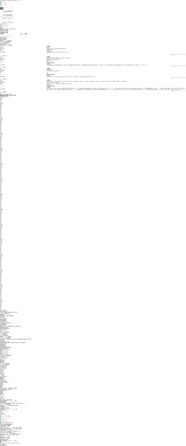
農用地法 (2, 377)
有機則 (1, 392)
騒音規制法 (2, 361)
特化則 (1, 391)
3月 (0, 99)
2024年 (1, 118)
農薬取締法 (2, 378)
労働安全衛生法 (3, 390)
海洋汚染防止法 (3, 366)
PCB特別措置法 (3, 346)
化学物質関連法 (3, 44)
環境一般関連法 (3, 38)
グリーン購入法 (3, 318)
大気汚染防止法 (3, 356)
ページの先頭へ (3, 55)
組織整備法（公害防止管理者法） (7, 315)
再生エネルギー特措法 (4, 332)
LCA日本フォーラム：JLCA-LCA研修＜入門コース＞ (11, 433)
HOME (1, 27)
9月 (0, 108)
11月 (1, 105)
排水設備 (48, 84)
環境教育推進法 (3, 319)
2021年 (1, 164)
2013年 (1, 285)
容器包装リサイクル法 (4, 349)
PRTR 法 (2, 384)
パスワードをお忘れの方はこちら (6, 94)
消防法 (1, 387)
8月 (0, 109)
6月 (0, 111)
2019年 (1, 194)
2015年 (1, 255)
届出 (47, 61)
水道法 (1, 380)
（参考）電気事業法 (4, 335)
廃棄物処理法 (3, 344)
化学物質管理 (3, 406)
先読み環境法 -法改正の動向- (6, 399)
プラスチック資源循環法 (5, 337)
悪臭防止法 (2, 360)
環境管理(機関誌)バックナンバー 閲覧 (8, 401)
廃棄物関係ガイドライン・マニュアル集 (8, 409)
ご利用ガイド (3, 413)
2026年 (1, 98)
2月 (0, 101)
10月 (1, 106)
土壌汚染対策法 (3, 376)
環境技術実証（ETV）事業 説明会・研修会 (9, 434)
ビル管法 (2, 397)
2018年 (1, 209)
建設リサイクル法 (4, 351)
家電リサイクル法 (4, 350)
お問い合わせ (3, 444)
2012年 (1, 300)
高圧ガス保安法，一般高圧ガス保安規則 (8, 388)
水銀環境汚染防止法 (4, 382)
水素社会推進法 (3, 325)
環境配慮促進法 (3, 320)
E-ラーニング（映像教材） (5, 404)
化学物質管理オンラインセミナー (7, 430)
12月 (1, 104)
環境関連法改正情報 (4, 30)
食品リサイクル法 (4, 353)
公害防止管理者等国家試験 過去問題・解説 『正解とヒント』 (13, 403)
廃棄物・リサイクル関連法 (5, 40)
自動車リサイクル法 (4, 354)
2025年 (1, 103)
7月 (0, 110)
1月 (0, 102)
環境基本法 (2, 314)
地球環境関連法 (3, 39)
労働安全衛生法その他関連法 (6, 45)
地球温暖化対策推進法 (4, 328)
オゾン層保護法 (3, 334)
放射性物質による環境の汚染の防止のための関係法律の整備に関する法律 (15, 339)
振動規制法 (2, 362)
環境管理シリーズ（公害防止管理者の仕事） (9, 405)
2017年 (1, 224)
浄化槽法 (48, 51)
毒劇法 (1, 385)
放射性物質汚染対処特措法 (5, 347)
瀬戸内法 (2, 373)
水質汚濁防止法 (3, 367)
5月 (0, 112)
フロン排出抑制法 (4, 333)
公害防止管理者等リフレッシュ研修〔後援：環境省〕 (11, 427)
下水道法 (2, 369)
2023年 (1, 133)
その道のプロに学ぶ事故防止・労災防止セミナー (10, 431)
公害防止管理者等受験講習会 (6, 424)
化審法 (1, 383)
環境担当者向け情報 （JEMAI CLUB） (8, 29)
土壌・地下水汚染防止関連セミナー (7, 432)
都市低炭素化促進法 (4, 327)
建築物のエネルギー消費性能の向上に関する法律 (10, 326)
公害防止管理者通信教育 (5, 425)
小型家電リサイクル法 (4, 341)
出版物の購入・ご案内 (4, 437)
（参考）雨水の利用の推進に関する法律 (8, 312)
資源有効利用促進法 (4, 348)
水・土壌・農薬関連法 (4, 42)
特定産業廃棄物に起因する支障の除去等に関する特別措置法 (13, 342)
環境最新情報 (3, 402)
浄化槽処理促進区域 (50, 62)
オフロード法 (3, 358)
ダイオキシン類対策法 (4, 363)
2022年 (1, 148)
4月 (0, 113)
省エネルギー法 (3, 329)
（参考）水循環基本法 (4, 313)
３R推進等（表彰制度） (5, 408)
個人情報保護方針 (4, 445)
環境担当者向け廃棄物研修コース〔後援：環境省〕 (11, 429)
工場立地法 (2, 316)
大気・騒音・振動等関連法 (5, 41)
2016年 (1, 239)
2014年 (1, 270)
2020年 (1, 179)
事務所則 (2, 394)
